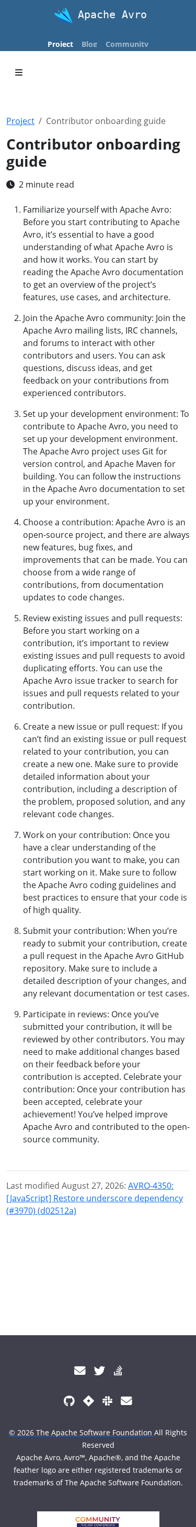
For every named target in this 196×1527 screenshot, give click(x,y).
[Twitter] (100, 1370)
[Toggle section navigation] (19, 72)
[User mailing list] (80, 1370)
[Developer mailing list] (126, 1400)
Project (20, 121)
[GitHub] (69, 1400)
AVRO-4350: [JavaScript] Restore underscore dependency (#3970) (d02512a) (94, 1198)
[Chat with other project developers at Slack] (107, 1400)
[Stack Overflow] (118, 1370)
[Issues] (88, 1400)
